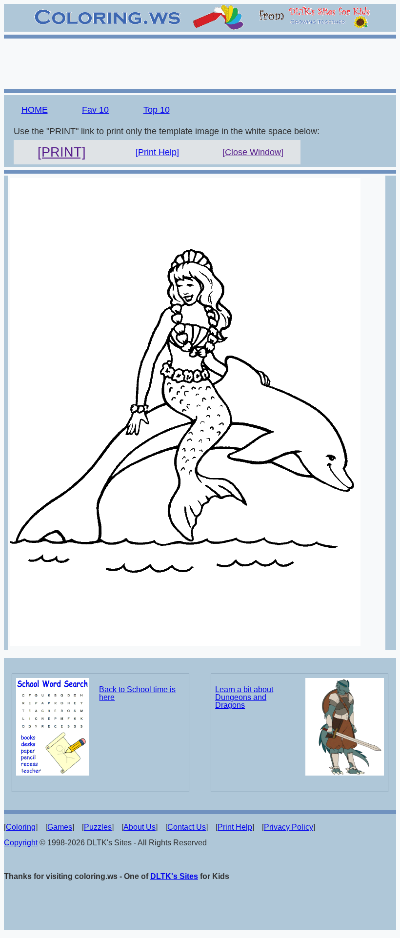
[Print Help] (157, 152)
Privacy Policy (288, 827)
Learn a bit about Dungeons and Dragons (244, 697)
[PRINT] (62, 152)
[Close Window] (252, 152)
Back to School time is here (137, 693)
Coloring (21, 827)
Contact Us (186, 827)
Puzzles (98, 827)
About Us (139, 827)
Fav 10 (95, 110)
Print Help (235, 827)
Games (59, 827)
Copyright (21, 842)
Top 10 (156, 110)
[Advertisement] (200, 62)
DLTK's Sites (174, 876)
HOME (34, 110)
